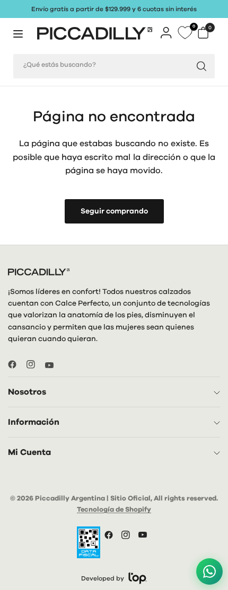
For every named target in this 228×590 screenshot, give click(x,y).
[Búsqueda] (201, 66)
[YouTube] (53, 365)
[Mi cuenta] (166, 32)
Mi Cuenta (29, 452)
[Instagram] (35, 364)
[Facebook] (16, 364)
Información (33, 422)
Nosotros (27, 392)
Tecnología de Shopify (114, 509)
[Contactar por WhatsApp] (209, 571)
